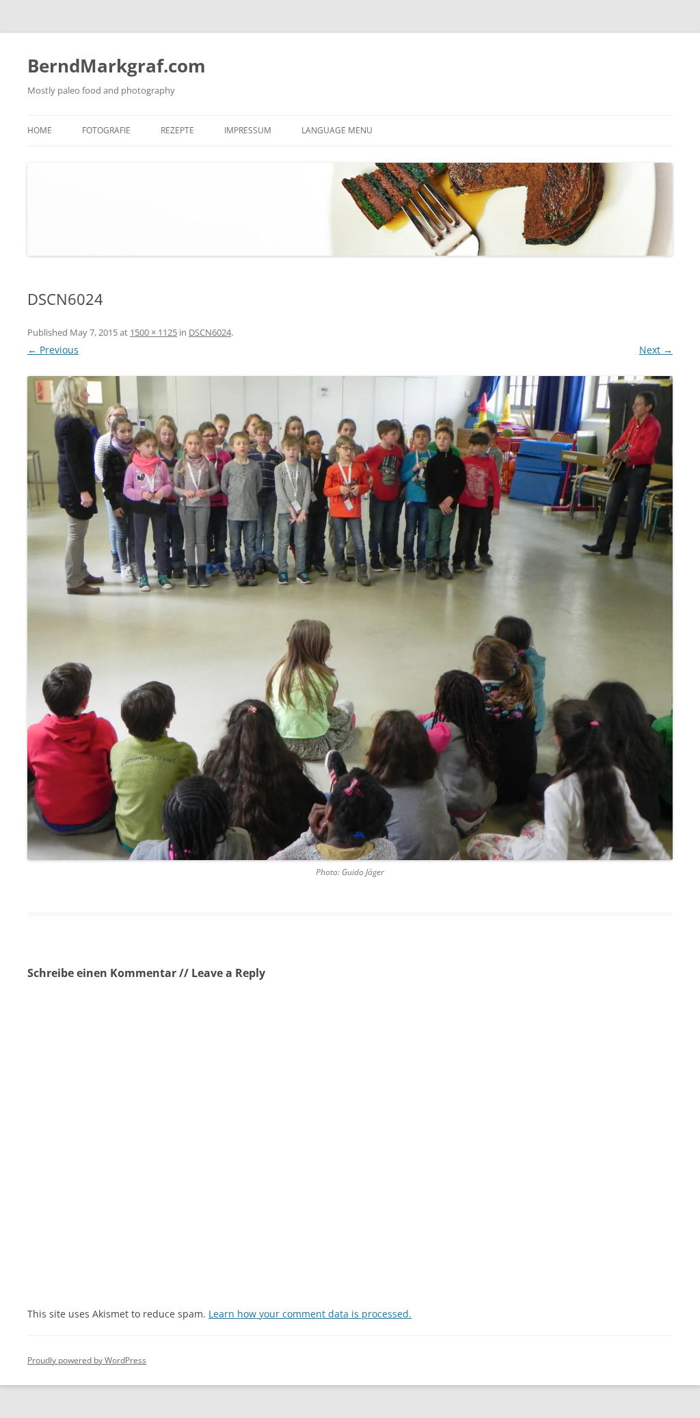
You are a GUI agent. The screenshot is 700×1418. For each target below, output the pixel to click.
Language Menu (337, 130)
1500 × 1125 (153, 332)
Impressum (247, 130)
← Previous (53, 349)
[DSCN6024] (350, 618)
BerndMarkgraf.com (116, 65)
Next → (656, 349)
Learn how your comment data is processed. (310, 1313)
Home (39, 130)
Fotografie (106, 130)
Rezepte (177, 130)
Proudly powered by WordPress (86, 1360)
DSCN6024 (210, 332)
